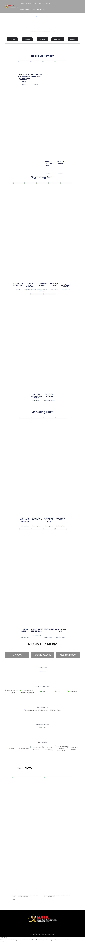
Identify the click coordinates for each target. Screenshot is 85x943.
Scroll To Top (3, 937)
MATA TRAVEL (39, 934)
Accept (2, 942)
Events (47, 3)
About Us (40, 3)
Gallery (39, 9)
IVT (44, 9)
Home (34, 3)
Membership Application (27, 9)
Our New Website (25, 3)
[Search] (81, 6)
